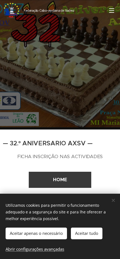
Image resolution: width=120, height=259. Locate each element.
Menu (111, 10)
